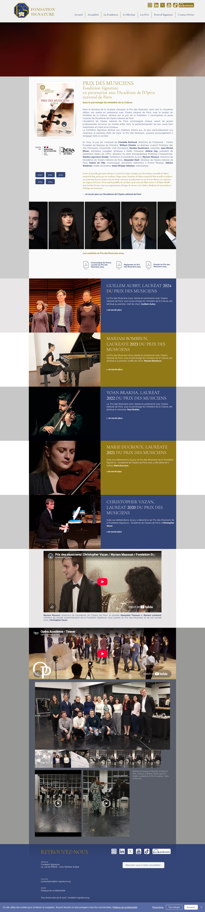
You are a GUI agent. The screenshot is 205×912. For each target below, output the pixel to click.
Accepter (191, 907)
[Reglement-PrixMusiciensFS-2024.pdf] (119, 265)
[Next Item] (171, 225)
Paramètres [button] (157, 907)
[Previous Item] (34, 225)
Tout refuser (174, 907)
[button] (111, 15)
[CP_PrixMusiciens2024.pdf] (86, 265)
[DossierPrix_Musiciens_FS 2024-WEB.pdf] (148, 265)
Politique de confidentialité (53, 890)
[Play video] (58, 803)
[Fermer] (201, 907)
